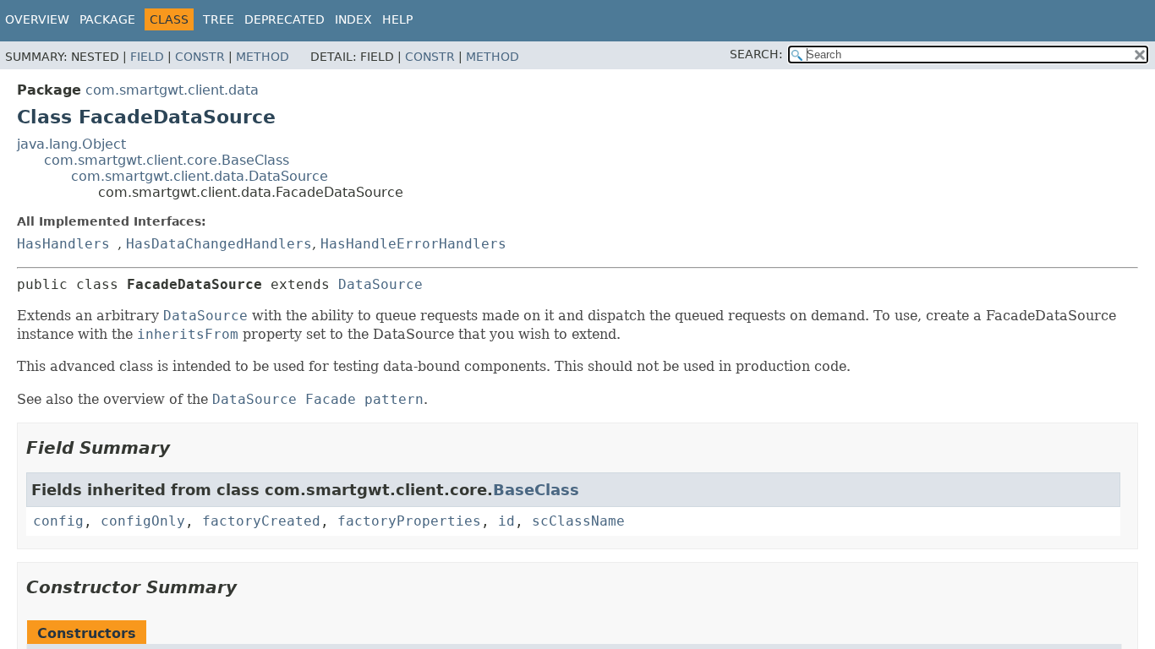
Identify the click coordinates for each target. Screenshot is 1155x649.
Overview (37, 19)
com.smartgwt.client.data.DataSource (199, 176)
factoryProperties (409, 521)
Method (262, 56)
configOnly (143, 521)
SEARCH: (756, 54)
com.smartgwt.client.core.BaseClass (166, 160)
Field (147, 56)
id (506, 521)
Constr (200, 56)
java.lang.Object (71, 144)
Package (107, 19)
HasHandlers (63, 244)
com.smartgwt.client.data (172, 90)
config (58, 521)
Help (397, 19)
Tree (218, 19)
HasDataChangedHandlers (219, 244)
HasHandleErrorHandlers (413, 244)
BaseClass (536, 490)
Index (353, 19)
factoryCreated (261, 521)
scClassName (578, 521)
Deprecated (284, 19)
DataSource (380, 284)
